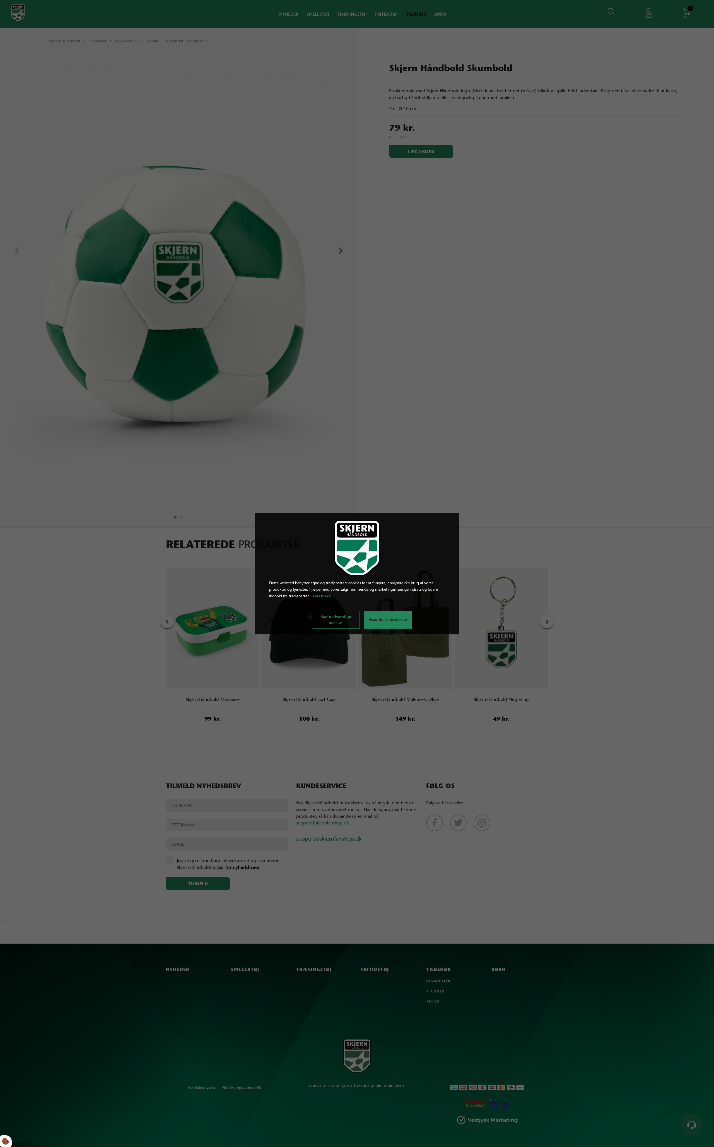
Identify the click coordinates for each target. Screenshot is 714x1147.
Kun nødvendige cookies (335, 619)
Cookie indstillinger (287, 619)
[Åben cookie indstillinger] (6, 1141)
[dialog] (357, 573)
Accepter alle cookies (388, 619)
